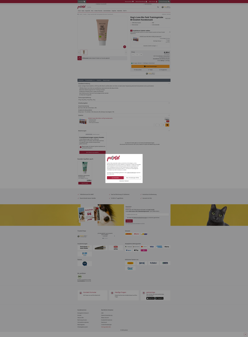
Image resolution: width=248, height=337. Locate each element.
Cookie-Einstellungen (131, 172)
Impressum (126, 180)
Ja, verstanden (115, 177)
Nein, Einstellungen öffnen (132, 177)
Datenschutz (121, 180)
